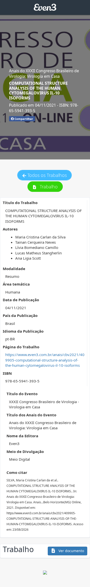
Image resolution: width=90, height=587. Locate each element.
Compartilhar (23, 119)
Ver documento (71, 550)
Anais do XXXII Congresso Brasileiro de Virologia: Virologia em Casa (44, 73)
